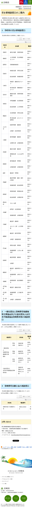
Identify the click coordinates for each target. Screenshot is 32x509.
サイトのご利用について (7, 476)
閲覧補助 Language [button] (26, 3)
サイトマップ (5, 481)
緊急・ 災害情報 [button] (21, 2)
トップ (4, 447)
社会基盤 (19, 447)
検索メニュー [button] (29, 3)
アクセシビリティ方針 (7, 479)
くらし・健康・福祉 (11, 447)
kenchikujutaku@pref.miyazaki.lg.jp (20, 435)
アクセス (16, 498)
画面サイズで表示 (26, 38)
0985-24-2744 (9, 430)
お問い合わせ (8, 498)
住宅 (31, 447)
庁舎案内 (24, 498)
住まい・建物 (25, 447)
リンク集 (4, 483)
